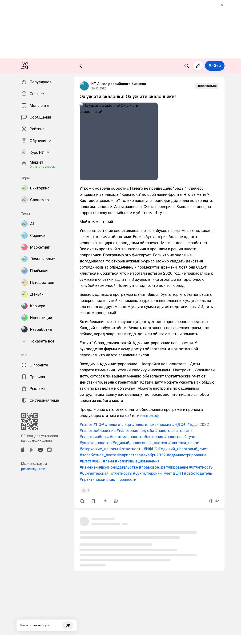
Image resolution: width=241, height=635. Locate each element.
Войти (215, 65)
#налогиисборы (94, 436)
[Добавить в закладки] (93, 501)
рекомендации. (33, 469)
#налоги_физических (151, 424)
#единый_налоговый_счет (183, 448)
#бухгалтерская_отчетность (106, 473)
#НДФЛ (179, 424)
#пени (108, 461)
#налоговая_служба (135, 430)
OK (67, 625)
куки (46, 625)
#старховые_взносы (99, 448)
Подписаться (207, 86)
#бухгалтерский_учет (152, 473)
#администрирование (186, 455)
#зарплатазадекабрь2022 (141, 455)
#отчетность (131, 448)
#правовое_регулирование (163, 467)
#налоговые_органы (174, 430)
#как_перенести (121, 479)
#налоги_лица (118, 424)
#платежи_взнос (183, 442)
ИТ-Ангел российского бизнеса (118, 84)
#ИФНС (150, 448)
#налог (86, 424)
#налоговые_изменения (137, 461)
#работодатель (198, 473)
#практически (92, 479)
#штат (85, 461)
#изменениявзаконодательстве (109, 467)
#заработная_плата (98, 455)
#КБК (97, 461)
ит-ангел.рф (148, 415)
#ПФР (98, 424)
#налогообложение (98, 430)
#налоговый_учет (180, 436)
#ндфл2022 (198, 424)
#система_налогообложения (136, 436)
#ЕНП (178, 473)
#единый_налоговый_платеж (139, 442)
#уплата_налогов (96, 442)
